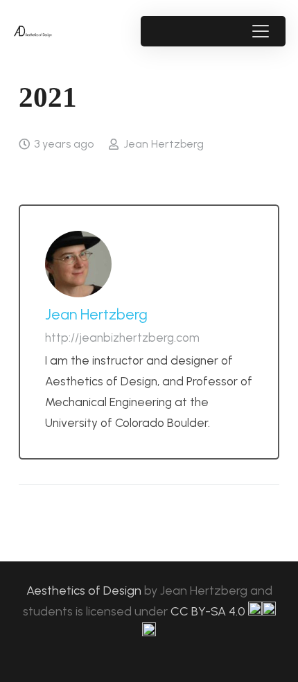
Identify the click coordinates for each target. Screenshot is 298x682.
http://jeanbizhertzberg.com (122, 337)
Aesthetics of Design (85, 590)
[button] (260, 31)
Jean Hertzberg (163, 143)
